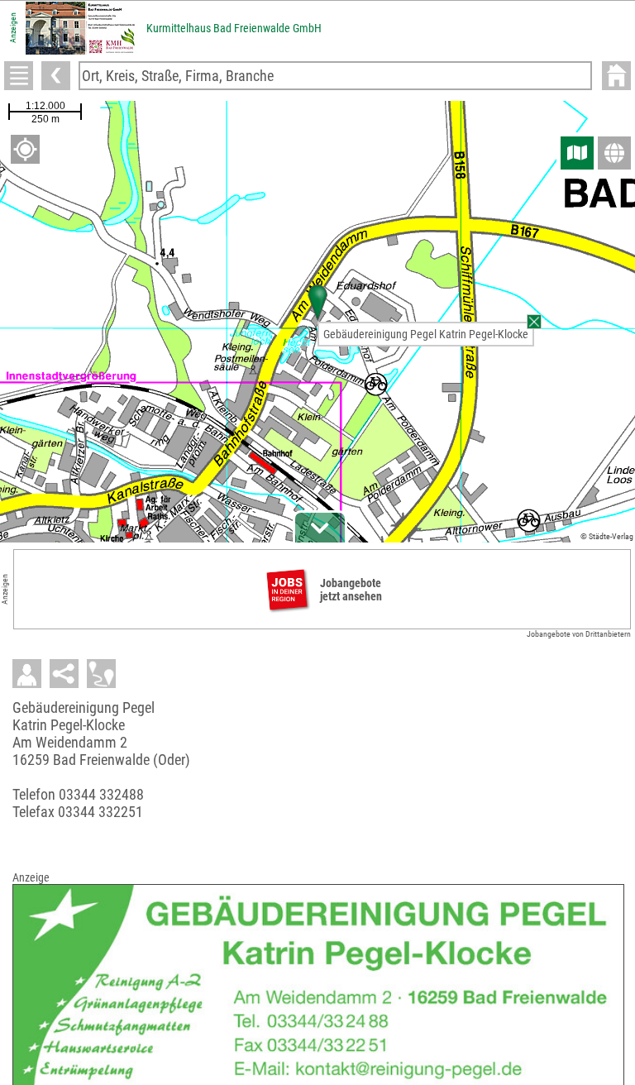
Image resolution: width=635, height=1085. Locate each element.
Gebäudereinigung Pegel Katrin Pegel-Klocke (425, 334)
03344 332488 (101, 794)
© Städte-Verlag (606, 536)
